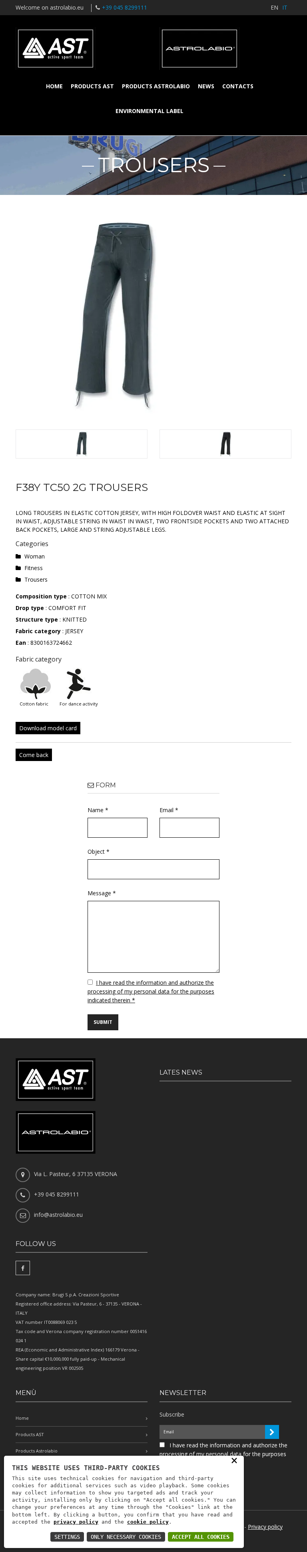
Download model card (48, 728)
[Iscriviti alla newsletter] (272, 1432)
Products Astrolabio (156, 86)
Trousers (36, 579)
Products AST (92, 86)
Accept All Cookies (200, 1537)
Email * (168, 810)
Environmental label (149, 111)
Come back (33, 755)
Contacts (237, 86)
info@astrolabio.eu (58, 1214)
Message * (102, 893)
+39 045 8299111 (124, 7)
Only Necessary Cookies (126, 1537)
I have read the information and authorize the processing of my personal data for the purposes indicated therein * (151, 991)
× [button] (234, 1460)
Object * (99, 851)
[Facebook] (23, 1268)
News (206, 86)
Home (54, 86)
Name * (98, 810)
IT (284, 7)
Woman (34, 556)
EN (274, 7)
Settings (67, 1537)
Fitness (33, 568)
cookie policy (148, 1522)
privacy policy (76, 1522)
